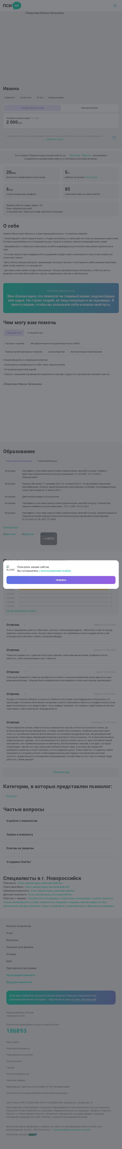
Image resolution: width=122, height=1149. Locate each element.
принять (61, 580)
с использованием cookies (55, 570)
